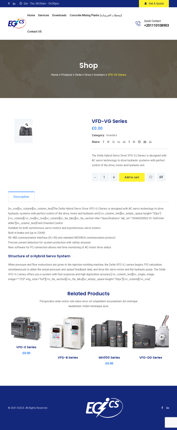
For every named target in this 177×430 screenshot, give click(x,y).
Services (43, 15)
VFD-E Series (26, 347)
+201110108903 (156, 25)
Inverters (111, 135)
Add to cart (132, 177)
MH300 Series (109, 357)
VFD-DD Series (150, 357)
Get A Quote (156, 3)
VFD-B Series (68, 357)
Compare (161, 177)
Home (31, 15)
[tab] (21, 197)
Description (21, 196)
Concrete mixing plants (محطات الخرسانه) (96, 15)
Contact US (34, 31)
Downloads (59, 15)
